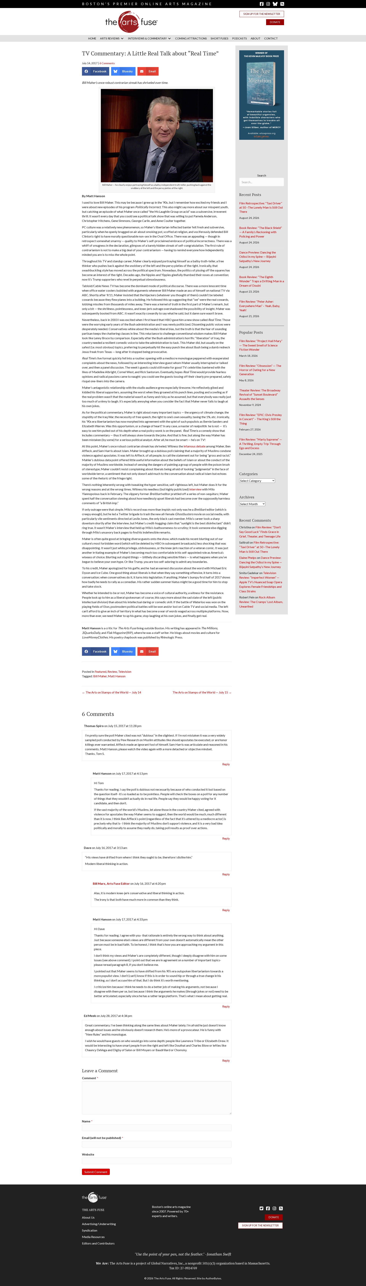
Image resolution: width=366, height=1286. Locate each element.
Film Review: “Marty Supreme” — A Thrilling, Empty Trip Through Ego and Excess (260, 443)
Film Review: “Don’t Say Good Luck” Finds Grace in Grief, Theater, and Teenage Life (260, 531)
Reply (226, 764)
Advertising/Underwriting (99, 1224)
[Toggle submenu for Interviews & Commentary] (169, 38)
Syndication (89, 1230)
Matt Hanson (116, 676)
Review (112, 671)
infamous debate (194, 446)
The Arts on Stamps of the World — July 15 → (202, 692)
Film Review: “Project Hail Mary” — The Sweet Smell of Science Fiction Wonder (260, 345)
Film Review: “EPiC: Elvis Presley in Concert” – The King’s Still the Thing (260, 419)
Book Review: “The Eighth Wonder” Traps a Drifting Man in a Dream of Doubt (261, 281)
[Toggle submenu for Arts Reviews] (122, 38)
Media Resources (93, 1237)
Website (88, 1154)
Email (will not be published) (102, 1138)
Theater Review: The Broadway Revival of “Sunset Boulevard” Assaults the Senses (259, 394)
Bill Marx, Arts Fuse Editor (111, 883)
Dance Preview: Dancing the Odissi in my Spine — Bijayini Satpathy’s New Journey (257, 256)
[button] (261, 14)
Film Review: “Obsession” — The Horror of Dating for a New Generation (260, 370)
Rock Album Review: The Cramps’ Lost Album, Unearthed (261, 601)
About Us (88, 1217)
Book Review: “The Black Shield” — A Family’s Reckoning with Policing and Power (260, 232)
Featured (100, 671)
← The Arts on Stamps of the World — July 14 (111, 692)
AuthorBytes (213, 1278)
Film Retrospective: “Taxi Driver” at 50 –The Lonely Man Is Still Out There (261, 207)
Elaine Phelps (247, 557)
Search (261, 175)
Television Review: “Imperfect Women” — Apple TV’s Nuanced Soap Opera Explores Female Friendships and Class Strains (260, 582)
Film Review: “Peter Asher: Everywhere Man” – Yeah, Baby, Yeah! (259, 306)
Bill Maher (100, 676)
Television (124, 671)
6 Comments (107, 63)
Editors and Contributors (98, 1243)
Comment (90, 1078)
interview (195, 489)
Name (87, 1121)
